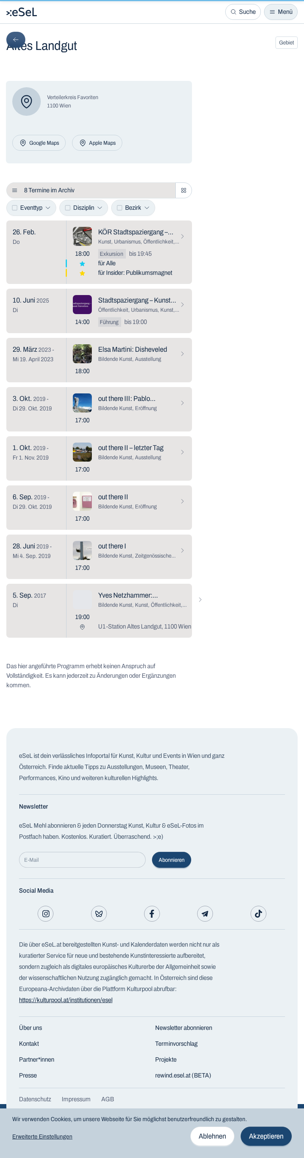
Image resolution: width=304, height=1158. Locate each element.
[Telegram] (205, 914)
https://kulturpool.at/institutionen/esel (65, 1000)
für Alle (107, 263)
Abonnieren (171, 860)
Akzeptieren (266, 1136)
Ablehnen (212, 1136)
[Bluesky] (99, 914)
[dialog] (152, 1133)
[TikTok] (258, 914)
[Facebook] (152, 914)
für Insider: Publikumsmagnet (135, 272)
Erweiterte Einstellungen (42, 1136)
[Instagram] (45, 914)
